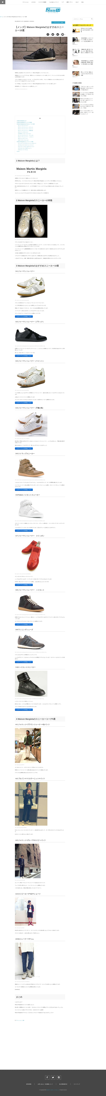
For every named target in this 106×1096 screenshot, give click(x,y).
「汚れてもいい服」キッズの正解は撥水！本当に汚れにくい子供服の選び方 (86, 88)
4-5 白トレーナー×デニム (23, 149)
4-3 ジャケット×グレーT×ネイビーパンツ (26, 146)
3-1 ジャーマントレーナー (23, 125)
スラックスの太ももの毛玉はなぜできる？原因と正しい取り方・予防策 (86, 106)
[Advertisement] (40, 103)
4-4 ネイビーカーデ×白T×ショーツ (25, 148)
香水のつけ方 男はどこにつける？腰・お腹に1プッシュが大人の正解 (86, 100)
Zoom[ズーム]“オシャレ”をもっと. (52, 1089)
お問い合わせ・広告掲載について (45, 1084)
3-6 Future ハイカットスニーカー (24, 133)
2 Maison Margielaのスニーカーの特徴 (24, 122)
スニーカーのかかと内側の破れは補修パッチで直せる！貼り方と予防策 (86, 94)
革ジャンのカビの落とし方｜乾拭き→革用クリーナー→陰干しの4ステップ (86, 112)
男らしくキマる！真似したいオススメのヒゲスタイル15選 (87, 73)
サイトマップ (77, 1084)
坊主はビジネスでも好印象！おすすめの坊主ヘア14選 (87, 30)
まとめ (18, 151)
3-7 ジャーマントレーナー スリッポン (25, 135)
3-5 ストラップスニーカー (23, 132)
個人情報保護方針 (63, 1084)
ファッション (57, 22)
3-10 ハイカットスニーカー (23, 140)
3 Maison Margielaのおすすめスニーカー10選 (26, 124)
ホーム (1, 16)
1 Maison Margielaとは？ (22, 120)
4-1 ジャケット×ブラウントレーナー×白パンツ (27, 143)
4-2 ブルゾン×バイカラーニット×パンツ (26, 145)
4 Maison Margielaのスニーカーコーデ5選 (25, 141)
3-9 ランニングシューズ (22, 138)
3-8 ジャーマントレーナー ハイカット (25, 136)
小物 (62, 22)
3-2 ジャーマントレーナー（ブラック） (25, 127)
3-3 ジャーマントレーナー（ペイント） (25, 128)
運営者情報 (28, 1084)
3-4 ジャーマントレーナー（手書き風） (25, 130)
